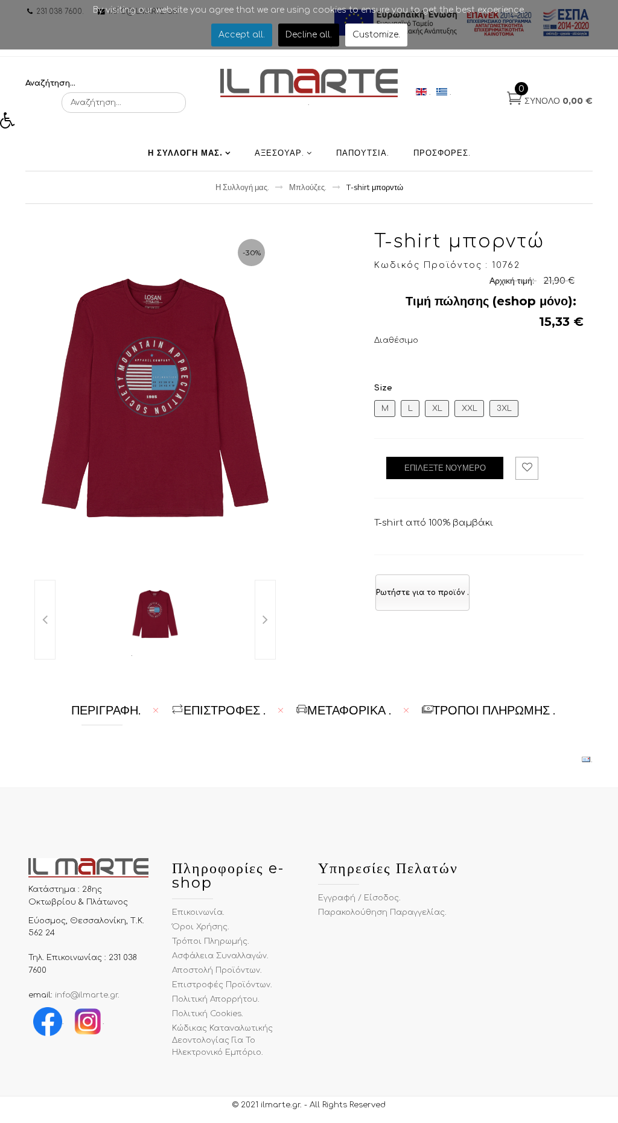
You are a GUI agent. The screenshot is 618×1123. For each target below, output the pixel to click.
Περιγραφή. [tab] (106, 710)
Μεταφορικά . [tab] (349, 710)
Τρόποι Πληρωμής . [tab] (494, 710)
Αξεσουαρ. (279, 152)
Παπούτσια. (362, 152)
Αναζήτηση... (50, 83)
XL (437, 408)
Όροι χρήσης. (200, 927)
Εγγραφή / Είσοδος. (359, 898)
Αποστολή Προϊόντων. (217, 970)
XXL (469, 408)
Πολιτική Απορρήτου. (216, 999)
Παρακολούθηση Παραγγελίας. (382, 912)
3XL (504, 408)
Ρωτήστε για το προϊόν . (422, 592)
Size (383, 388)
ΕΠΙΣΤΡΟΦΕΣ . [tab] (224, 710)
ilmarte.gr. (281, 1105)
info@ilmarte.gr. (87, 995)
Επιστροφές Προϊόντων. (222, 985)
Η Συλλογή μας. (185, 152)
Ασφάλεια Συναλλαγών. (220, 956)
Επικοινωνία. (198, 912)
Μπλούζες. (308, 187)
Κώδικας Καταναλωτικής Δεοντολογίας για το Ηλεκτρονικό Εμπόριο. (222, 1040)
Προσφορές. (442, 152)
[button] (11, 123)
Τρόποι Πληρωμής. (210, 941)
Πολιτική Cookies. (207, 1014)
